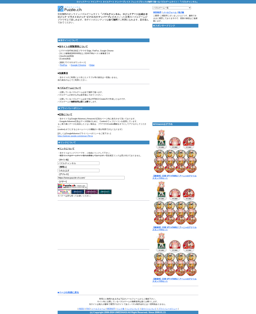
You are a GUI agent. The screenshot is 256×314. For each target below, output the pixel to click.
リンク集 (120, 309)
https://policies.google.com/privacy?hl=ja (75, 136)
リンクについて (133, 309)
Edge (92, 65)
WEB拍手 (111, 309)
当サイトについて (149, 309)
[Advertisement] (92, 30)
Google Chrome (78, 65)
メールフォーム (98, 309)
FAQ (88, 309)
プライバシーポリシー (167, 309)
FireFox (63, 65)
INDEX (82, 309)
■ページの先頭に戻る (68, 292)
